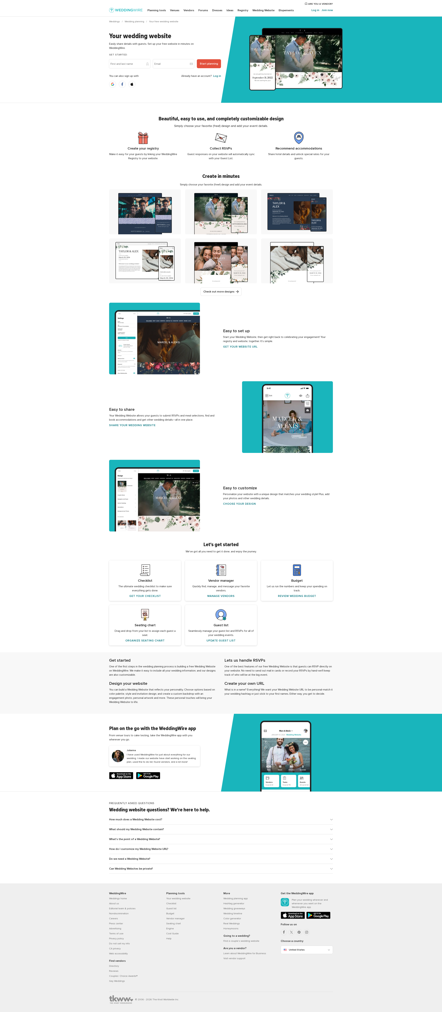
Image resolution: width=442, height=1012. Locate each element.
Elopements (286, 10)
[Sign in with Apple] (131, 84)
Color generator (232, 918)
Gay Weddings (117, 981)
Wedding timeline (232, 913)
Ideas (230, 10)
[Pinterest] (299, 932)
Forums (203, 10)
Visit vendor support (234, 958)
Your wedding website (178, 898)
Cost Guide (172, 933)
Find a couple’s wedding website (241, 940)
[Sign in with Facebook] (122, 84)
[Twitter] (291, 932)
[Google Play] (148, 776)
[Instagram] (307, 932)
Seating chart (173, 923)
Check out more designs (218, 291)
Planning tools (156, 10)
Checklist (171, 903)
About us (114, 903)
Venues (174, 10)
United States (297, 949)
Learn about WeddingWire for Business (244, 953)
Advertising (115, 928)
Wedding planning (135, 21)
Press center (116, 923)
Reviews (113, 971)
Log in (315, 10)
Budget (170, 913)
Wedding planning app (235, 898)
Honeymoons (230, 928)
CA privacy (115, 948)
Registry (243, 10)
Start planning (209, 63)
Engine (170, 928)
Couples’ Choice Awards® (123, 976)
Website (263, 10)
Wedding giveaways (234, 908)
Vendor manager (175, 918)
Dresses (217, 10)
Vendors (189, 10)
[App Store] (121, 776)
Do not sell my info (119, 943)
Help (168, 938)
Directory (114, 966)
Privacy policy (116, 938)
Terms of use (116, 933)
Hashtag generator (233, 903)
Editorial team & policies (122, 908)
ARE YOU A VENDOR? (320, 3)
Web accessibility (118, 953)
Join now (327, 10)
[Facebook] (284, 932)
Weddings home (118, 898)
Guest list (171, 908)
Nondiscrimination (119, 913)
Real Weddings (231, 923)
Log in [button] (217, 76)
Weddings (115, 21)
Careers (113, 918)
